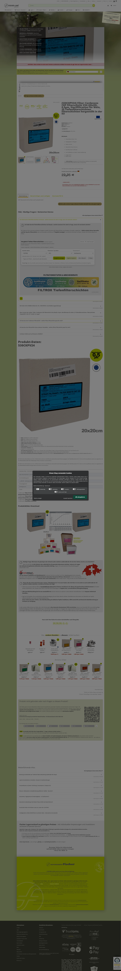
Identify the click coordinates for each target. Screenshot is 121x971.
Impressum (47, 485)
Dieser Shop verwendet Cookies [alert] (60, 473)
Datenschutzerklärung (39, 485)
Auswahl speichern (67, 498)
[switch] (37, 489)
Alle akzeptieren (80, 497)
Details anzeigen (38, 498)
